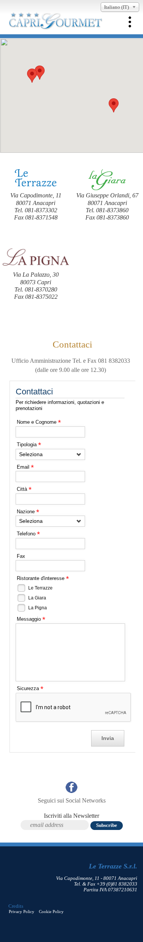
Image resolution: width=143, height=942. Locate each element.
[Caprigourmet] (55, 28)
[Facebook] (71, 790)
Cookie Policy (51, 911)
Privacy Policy (21, 911)
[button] (114, 105)
